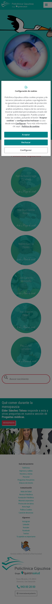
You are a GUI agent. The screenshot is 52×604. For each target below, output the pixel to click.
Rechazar (26, 142)
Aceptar (26, 134)
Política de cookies (30, 126)
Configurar (26, 150)
